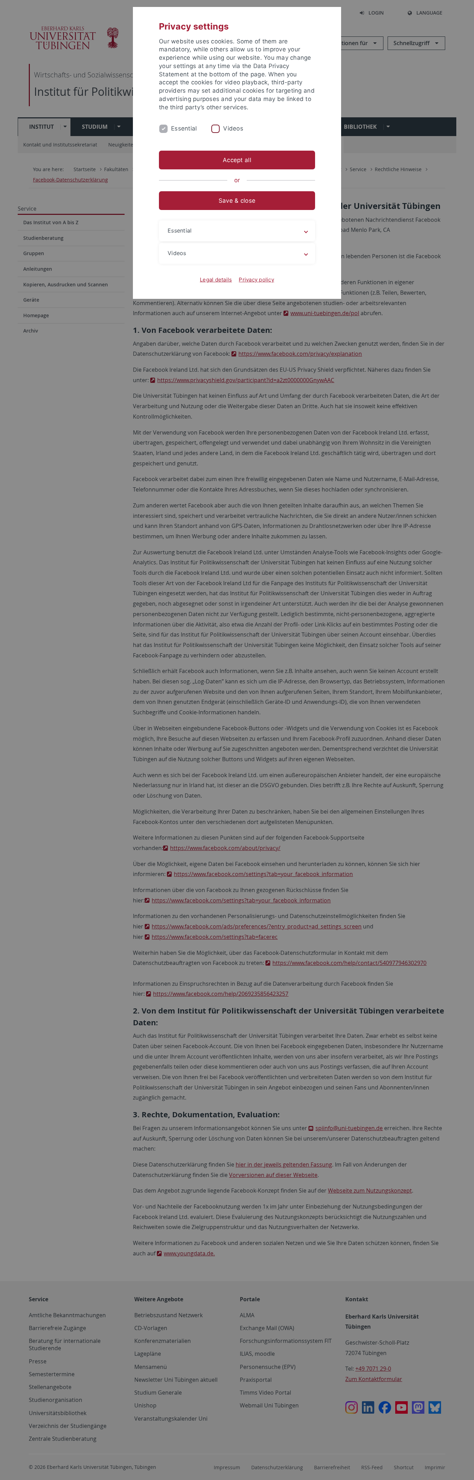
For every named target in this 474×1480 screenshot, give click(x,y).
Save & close (237, 200)
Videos (233, 128)
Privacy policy (256, 279)
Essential (184, 128)
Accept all (237, 160)
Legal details (216, 279)
